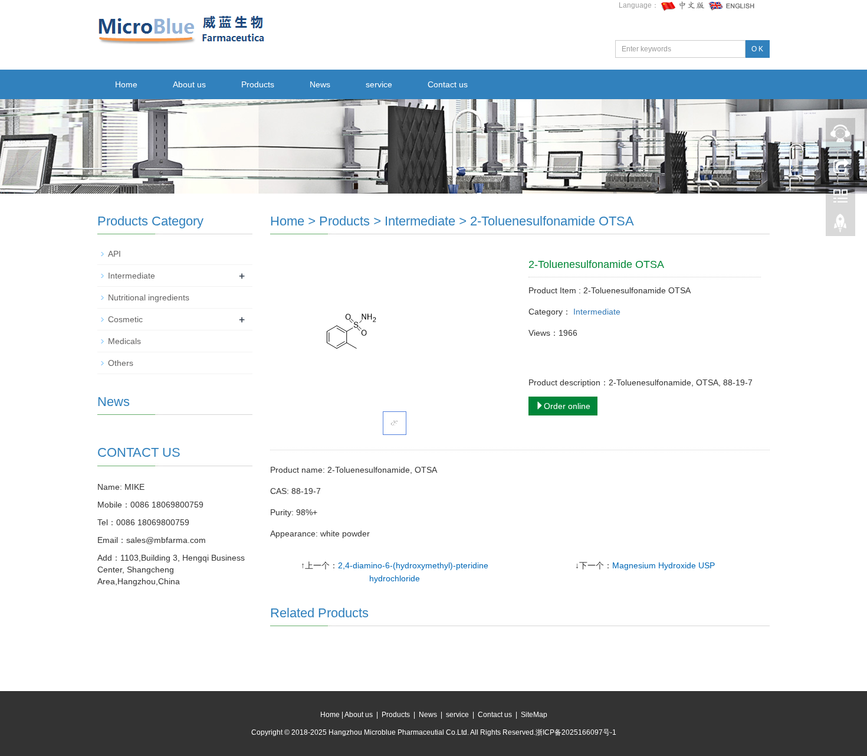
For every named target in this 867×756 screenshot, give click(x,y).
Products (257, 84)
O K (757, 49)
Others (120, 363)
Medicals (124, 341)
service (379, 84)
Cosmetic (125, 319)
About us (189, 84)
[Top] (840, 226)
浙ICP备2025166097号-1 (576, 732)
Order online (567, 406)
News (320, 84)
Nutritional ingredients (148, 297)
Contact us (448, 84)
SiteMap (534, 715)
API (114, 253)
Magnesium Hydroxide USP (663, 565)
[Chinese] (684, 5)
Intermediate (420, 221)
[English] (732, 5)
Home (126, 84)
